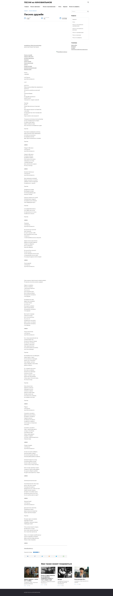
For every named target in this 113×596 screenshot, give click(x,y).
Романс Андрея (28, 66)
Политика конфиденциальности (79, 49)
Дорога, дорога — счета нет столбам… (31, 580)
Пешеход (26, 59)
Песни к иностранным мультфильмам (77, 25)
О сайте (73, 48)
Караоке (65, 6)
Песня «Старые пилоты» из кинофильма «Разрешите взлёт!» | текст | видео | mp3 (48, 577)
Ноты (60, 6)
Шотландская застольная (30, 67)
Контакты (73, 46)
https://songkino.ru (28, 548)
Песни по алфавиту (74, 6)
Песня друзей (27, 61)
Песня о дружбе (28, 55)
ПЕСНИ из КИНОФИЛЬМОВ (38, 2)
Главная (26, 6)
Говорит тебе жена (28, 56)
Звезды (60, 579)
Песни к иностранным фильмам (77, 29)
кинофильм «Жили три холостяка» (32, 45)
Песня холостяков (28, 63)
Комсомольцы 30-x (79, 579)
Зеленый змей (27, 69)
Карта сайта (74, 45)
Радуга (26, 64)
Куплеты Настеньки (29, 58)
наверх (26, 144)
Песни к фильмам (35, 6)
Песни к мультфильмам (49, 6)
